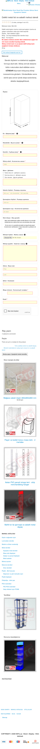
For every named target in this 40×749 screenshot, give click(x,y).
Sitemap (4, 717)
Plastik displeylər (7, 577)
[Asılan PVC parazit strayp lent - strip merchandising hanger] (20, 463)
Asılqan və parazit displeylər (11, 556)
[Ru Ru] (34, 4)
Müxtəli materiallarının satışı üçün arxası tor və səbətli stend (18, 349)
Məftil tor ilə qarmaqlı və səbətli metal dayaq (20, 526)
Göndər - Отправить (20, 319)
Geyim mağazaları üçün (9, 537)
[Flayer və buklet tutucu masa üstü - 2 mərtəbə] (20, 421)
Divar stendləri (7, 568)
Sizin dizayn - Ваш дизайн (11, 218)
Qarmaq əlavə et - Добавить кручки (15, 175)
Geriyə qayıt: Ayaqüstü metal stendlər (15, 354)
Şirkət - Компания (8, 280)
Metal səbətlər (7, 558)
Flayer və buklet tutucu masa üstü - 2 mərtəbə (20, 441)
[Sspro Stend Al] (29, 725)
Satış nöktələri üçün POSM (11, 589)
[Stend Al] (15, 725)
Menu (19, 3)
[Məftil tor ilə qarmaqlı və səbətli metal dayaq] (20, 505)
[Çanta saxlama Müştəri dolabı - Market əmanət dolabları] (20, 614)
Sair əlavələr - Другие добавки (14, 177)
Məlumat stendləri (7, 565)
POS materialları (6, 584)
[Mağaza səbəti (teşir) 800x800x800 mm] (20, 378)
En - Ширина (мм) (9, 133)
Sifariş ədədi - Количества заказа (14, 161)
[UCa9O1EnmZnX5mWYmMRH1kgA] (20, 725)
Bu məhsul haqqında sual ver (12, 52)
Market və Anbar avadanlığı (10, 544)
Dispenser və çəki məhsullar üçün (13, 574)
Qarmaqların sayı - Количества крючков (16, 208)
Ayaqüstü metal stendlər (10, 551)
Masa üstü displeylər (9, 553)
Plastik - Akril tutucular (8, 571)
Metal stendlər (6, 548)
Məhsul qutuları (6, 561)
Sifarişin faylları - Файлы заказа (13, 234)
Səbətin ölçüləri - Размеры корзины (14, 190)
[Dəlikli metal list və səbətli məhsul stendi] (20, 656)
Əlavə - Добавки (8, 170)
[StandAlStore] (10, 725)
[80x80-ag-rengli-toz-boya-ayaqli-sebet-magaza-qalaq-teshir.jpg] (4, 365)
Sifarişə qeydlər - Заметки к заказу (14, 243)
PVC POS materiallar (9, 587)
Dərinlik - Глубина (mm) (11, 152)
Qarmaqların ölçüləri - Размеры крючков (16, 199)
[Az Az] (29, 2)
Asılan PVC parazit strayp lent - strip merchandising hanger (20, 483)
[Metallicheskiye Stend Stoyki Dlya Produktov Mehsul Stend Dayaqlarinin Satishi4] (20, 11)
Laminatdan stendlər (8, 541)
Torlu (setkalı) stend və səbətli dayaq (25, 346)
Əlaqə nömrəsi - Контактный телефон (15, 290)
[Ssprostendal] (24, 725)
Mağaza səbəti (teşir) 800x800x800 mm (20, 398)
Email (5, 299)
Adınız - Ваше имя (9, 266)
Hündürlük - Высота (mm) (11, 143)
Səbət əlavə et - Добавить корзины (15, 173)
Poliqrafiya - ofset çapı (8, 580)
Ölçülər (5, 92)
